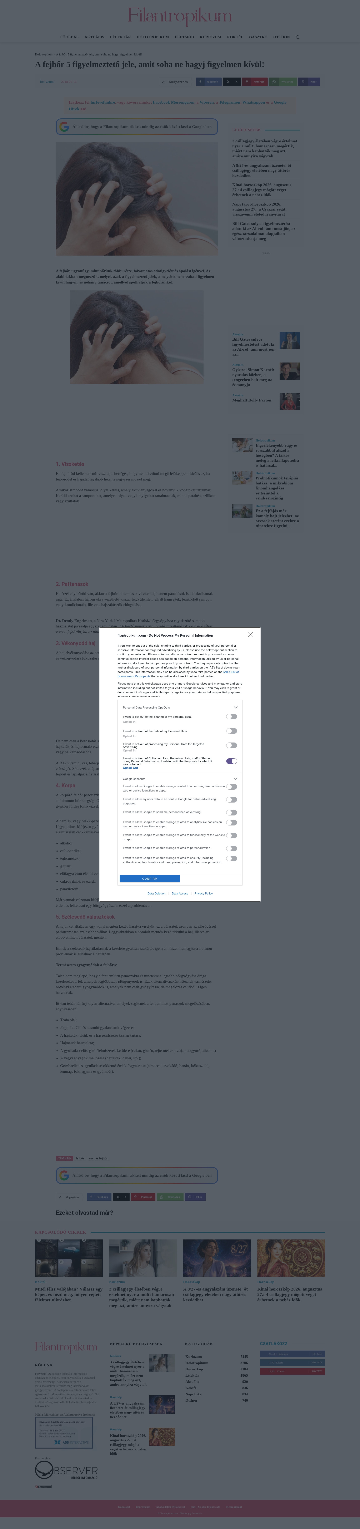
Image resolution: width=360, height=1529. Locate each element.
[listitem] (180, 707)
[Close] (252, 636)
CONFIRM (150, 878)
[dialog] (180, 764)
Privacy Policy (204, 893)
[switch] (231, 716)
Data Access (180, 893)
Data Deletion (156, 893)
